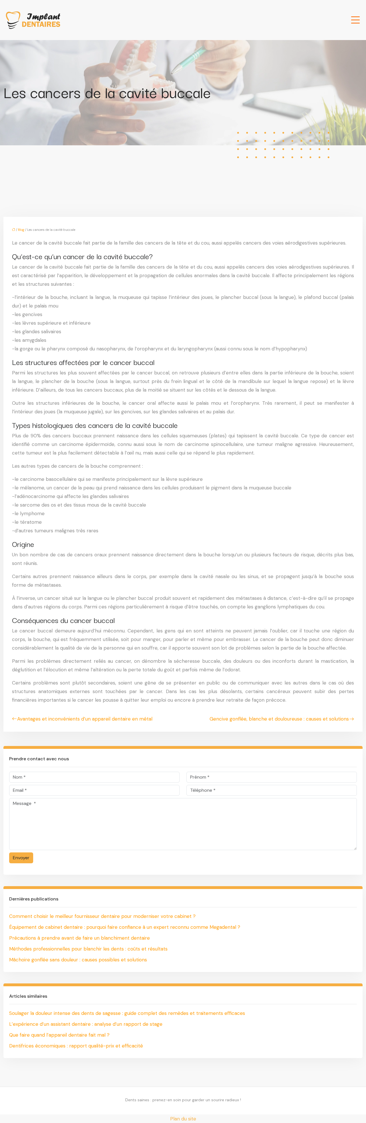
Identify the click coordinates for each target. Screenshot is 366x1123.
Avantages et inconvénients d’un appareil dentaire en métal (84, 719)
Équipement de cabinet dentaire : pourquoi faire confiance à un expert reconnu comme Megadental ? (124, 927)
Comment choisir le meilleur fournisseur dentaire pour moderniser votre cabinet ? (102, 916)
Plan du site (183, 1119)
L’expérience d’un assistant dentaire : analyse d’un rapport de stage (85, 1024)
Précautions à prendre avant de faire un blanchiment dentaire (79, 938)
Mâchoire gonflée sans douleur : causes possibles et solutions (78, 960)
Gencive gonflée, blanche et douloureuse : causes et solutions (279, 719)
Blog (21, 230)
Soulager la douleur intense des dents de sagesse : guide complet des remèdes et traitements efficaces (127, 1013)
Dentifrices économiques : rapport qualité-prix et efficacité (76, 1046)
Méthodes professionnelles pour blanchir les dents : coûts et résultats (88, 949)
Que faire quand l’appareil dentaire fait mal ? (59, 1035)
